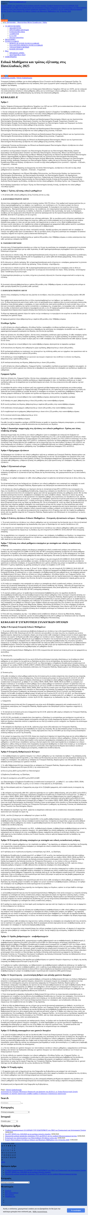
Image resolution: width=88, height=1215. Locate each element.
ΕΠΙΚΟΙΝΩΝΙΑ (11, 57)
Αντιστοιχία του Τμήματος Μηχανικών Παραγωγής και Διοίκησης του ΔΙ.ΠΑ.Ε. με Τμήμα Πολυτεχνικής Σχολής (39, 1092)
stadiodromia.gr (6, 78)
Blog (6, 51)
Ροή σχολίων (9, 1194)
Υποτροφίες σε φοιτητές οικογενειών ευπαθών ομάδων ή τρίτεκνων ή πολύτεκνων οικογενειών (33, 1093)
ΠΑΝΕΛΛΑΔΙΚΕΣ (12, 41)
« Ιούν (3, 1162)
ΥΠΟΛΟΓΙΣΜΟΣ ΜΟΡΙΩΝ (19, 47)
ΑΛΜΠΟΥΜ (14, 34)
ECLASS (4, 20)
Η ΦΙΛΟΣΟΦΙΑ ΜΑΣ (17, 32)
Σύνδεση (8, 1191)
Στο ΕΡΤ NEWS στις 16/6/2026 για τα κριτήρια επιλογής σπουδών (24, 6)
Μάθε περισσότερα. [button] (40, 1212)
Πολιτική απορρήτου (16, 37)
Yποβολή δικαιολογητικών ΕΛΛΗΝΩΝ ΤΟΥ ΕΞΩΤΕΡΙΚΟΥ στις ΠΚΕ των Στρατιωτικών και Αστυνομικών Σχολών (39, 6)
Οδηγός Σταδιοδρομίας (24, 78)
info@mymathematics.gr (17, 2)
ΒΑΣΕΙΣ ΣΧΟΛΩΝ (16, 49)
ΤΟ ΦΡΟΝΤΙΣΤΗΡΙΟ (12, 26)
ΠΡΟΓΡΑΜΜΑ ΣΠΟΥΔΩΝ (19, 30)
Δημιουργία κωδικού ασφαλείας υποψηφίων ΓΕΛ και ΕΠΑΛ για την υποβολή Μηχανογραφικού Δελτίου (41, 1136)
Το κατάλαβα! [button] (76, 1210)
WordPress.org (10, 1196)
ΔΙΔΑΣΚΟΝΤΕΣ (15, 28)
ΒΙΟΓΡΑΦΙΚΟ (10, 39)
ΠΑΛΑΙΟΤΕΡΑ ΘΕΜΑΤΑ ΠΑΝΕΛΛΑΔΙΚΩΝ (26, 45)
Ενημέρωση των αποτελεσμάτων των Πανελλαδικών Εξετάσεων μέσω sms (31, 1138)
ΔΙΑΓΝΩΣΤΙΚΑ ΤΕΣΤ (17, 55)
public (13, 78)
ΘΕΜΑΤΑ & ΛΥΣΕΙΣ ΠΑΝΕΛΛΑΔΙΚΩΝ (24, 43)
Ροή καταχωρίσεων (11, 1193)
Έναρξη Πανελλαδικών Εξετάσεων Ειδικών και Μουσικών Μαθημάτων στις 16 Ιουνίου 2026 (39, 11)
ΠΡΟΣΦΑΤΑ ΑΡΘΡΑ (16, 53)
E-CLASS (13, 36)
